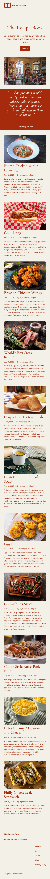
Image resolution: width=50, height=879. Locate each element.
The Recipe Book (19, 5)
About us (25, 48)
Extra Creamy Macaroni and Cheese (22, 730)
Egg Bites (11, 544)
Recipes (33, 175)
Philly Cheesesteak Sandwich (18, 794)
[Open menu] (44, 5)
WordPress (19, 874)
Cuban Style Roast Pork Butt (22, 669)
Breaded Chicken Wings (23, 293)
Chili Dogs (12, 233)
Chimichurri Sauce (18, 604)
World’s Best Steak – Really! (19, 355)
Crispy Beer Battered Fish (23, 417)
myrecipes (24, 175)
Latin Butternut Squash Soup (21, 479)
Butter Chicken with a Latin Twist (21, 168)
